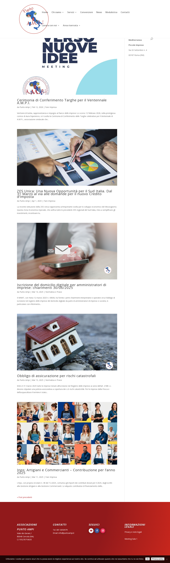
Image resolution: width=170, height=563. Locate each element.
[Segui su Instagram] (102, 530)
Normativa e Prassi (53, 292)
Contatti (125, 12)
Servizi (70, 12)
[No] (166, 559)
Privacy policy (157, 559)
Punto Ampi (25, 107)
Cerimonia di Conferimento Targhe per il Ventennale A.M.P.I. (62, 101)
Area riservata (70, 25)
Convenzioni (86, 12)
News (99, 12)
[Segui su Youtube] (91, 530)
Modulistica (111, 12)
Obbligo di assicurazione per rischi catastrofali (56, 375)
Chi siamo (56, 12)
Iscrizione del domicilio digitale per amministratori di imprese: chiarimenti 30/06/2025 (61, 286)
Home (45, 12)
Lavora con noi (49, 25)
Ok (147, 559)
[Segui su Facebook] (97, 530)
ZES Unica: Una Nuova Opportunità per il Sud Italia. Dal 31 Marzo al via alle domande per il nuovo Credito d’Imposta (64, 194)
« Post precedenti (24, 497)
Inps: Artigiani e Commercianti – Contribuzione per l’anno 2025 (66, 471)
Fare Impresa (51, 107)
